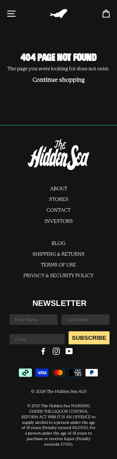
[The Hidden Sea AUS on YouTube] (69, 351)
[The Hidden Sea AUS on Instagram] (56, 351)
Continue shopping (58, 80)
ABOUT (58, 189)
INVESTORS (59, 221)
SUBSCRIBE (89, 338)
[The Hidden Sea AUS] (58, 154)
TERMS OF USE (58, 265)
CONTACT (58, 210)
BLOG (58, 243)
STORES (58, 199)
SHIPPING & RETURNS (58, 254)
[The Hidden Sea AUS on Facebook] (43, 351)
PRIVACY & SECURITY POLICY (58, 276)
